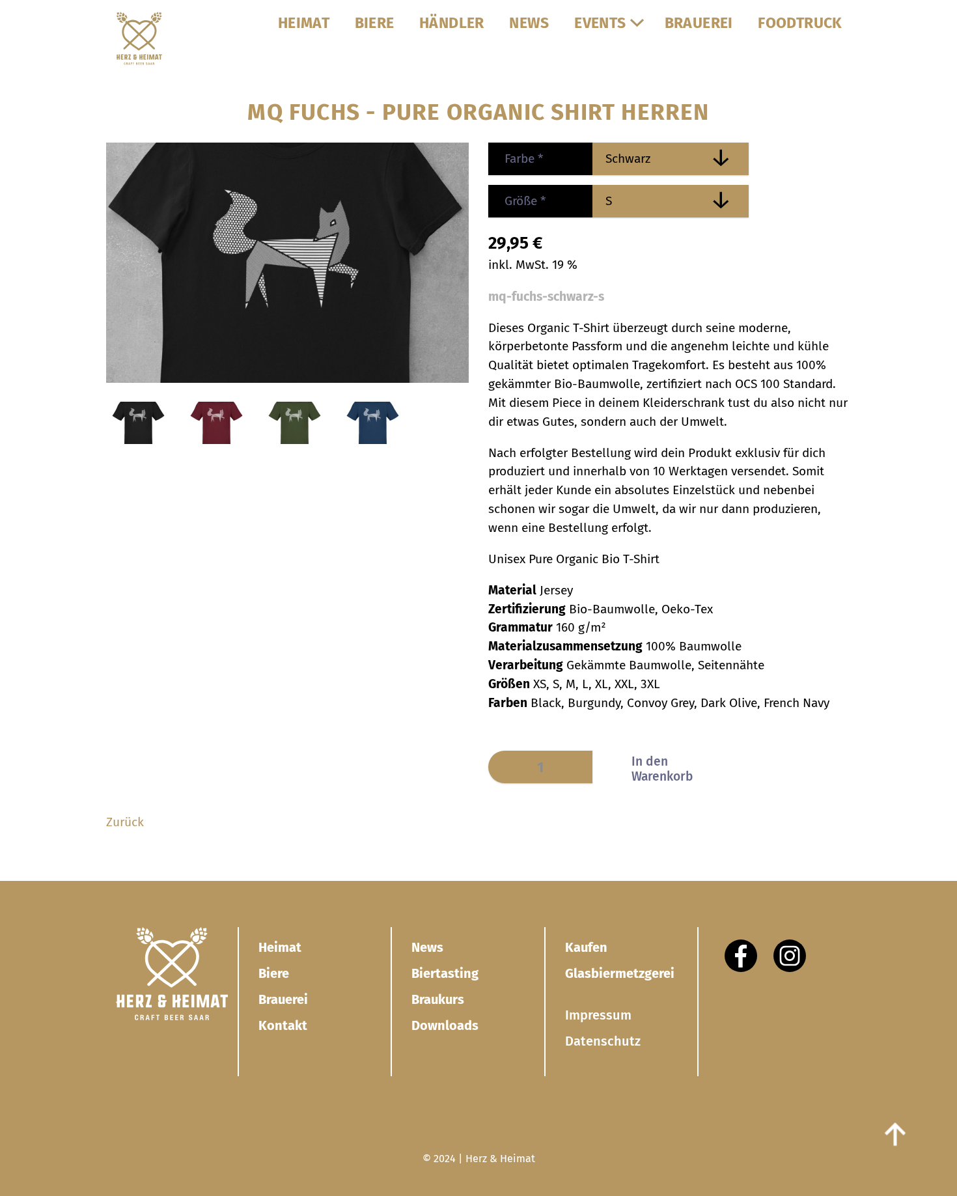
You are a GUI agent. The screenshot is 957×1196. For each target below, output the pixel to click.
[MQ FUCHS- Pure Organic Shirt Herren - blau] (373, 439)
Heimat (279, 947)
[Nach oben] (895, 1134)
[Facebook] (741, 955)
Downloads (444, 1025)
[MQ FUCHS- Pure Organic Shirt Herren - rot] (216, 439)
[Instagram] (789, 955)
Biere (273, 973)
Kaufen (586, 947)
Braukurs (437, 999)
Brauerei (283, 999)
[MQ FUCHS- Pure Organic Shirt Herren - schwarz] (138, 439)
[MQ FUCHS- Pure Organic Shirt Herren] (287, 378)
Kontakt (282, 1025)
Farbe (515, 158)
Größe (517, 200)
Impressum (598, 1015)
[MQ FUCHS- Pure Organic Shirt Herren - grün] (294, 439)
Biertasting (444, 973)
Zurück (125, 821)
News (427, 947)
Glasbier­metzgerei (619, 973)
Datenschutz (603, 1041)
